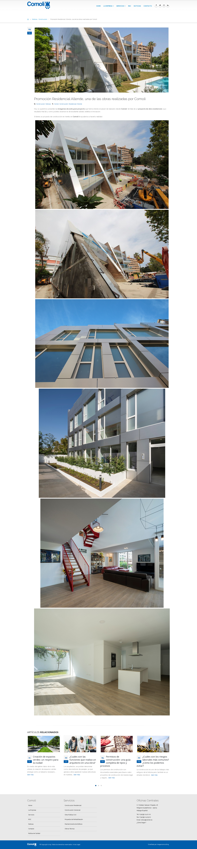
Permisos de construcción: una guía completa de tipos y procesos (79, 761)
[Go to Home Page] (28, 19)
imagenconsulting (163, 844)
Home (98, 6)
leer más (40, 775)
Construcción (63, 104)
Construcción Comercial (72, 810)
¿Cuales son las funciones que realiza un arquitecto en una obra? (46, 759)
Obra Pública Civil (70, 815)
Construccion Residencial (73, 805)
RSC (129, 6)
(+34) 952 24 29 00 (145, 817)
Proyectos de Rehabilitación (74, 819)
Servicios (120, 6)
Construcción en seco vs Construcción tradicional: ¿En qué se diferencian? (155, 759)
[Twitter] (160, 5)
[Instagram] (164, 5)
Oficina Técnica (69, 829)
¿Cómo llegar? (141, 822)
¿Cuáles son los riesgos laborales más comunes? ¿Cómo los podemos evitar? (116, 761)
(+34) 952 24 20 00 (145, 814)
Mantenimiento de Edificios (73, 824)
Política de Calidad (34, 833)
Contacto (148, 6)
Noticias (137, 6)
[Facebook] (156, 5)
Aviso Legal (76, 844)
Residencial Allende (75, 104)
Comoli (56, 104)
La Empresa (107, 6)
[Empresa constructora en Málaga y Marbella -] (38, 5)
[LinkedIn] (168, 5)
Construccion (40, 104)
